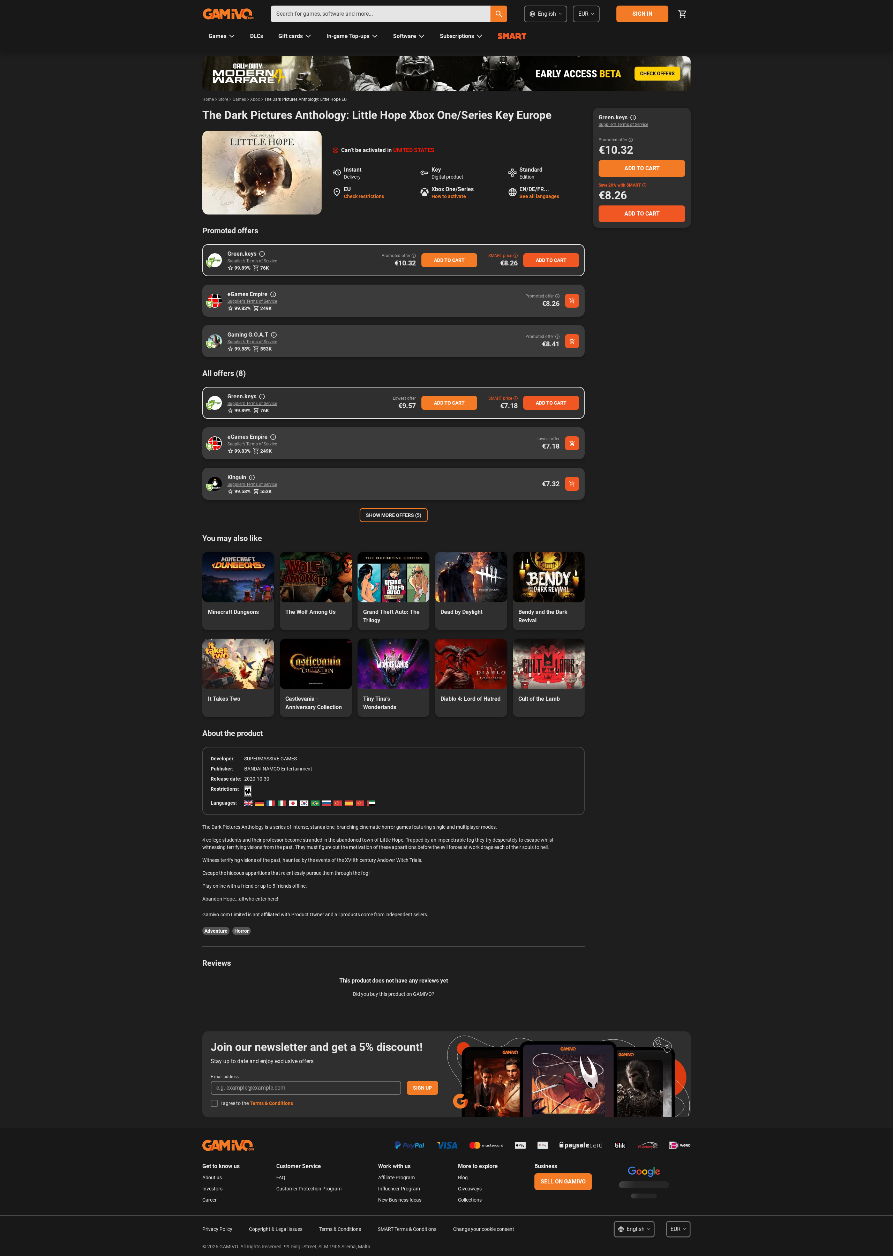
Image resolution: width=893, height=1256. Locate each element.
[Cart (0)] (682, 14)
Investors (212, 1188)
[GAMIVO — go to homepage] (228, 14)
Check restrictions (364, 196)
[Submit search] (498, 14)
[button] (215, 260)
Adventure (215, 931)
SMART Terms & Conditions (407, 1229)
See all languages (539, 196)
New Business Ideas (399, 1200)
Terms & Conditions (271, 1103)
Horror (241, 931)
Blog (463, 1177)
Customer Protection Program (309, 1188)
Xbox (255, 99)
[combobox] (380, 14)
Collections (470, 1200)
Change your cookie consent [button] (483, 1229)
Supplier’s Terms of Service (252, 260)
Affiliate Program (396, 1177)
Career (209, 1200)
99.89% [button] (242, 268)
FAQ (280, 1177)
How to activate (449, 196)
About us (212, 1177)
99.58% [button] (242, 349)
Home (208, 99)
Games (239, 99)
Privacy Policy (217, 1229)
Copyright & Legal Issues (275, 1229)
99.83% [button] (242, 308)
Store (223, 99)
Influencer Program (399, 1188)
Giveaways (470, 1188)
